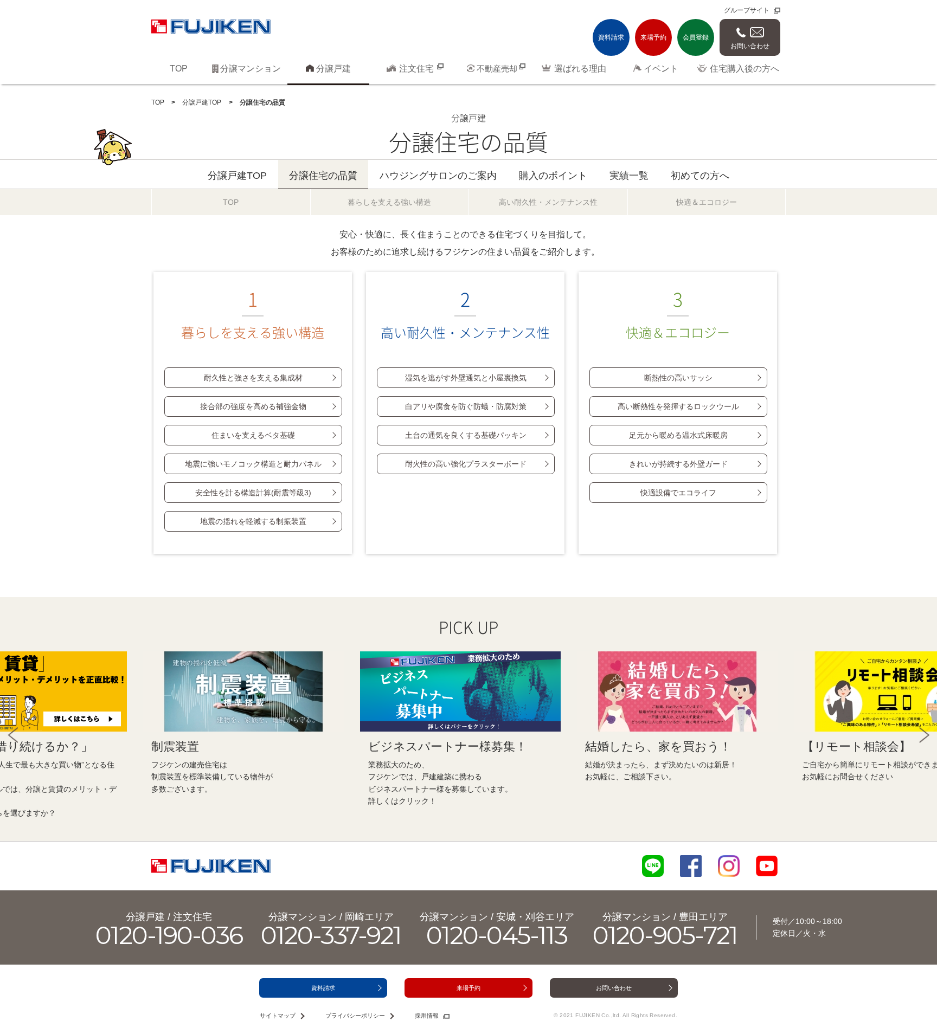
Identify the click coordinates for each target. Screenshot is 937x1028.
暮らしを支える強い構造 (252, 314)
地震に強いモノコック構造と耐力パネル (253, 464)
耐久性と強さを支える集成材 (253, 377)
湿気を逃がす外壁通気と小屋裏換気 (466, 377)
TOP (157, 102)
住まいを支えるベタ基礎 (253, 435)
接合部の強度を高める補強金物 (253, 406)
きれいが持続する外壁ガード (678, 464)
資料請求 (611, 37)
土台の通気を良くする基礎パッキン (466, 435)
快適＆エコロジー (678, 314)
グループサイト (746, 10)
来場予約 (653, 37)
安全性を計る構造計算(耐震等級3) (253, 492)
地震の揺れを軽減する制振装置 (253, 521)
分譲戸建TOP (201, 102)
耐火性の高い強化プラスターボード (466, 464)
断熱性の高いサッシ (678, 377)
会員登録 (696, 37)
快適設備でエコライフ (678, 492)
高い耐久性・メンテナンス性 (465, 314)
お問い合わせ (749, 46)
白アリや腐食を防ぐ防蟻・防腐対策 (466, 406)
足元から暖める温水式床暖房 (678, 435)
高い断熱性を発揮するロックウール (678, 406)
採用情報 (427, 1015)
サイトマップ (278, 1015)
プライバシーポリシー (355, 1015)
